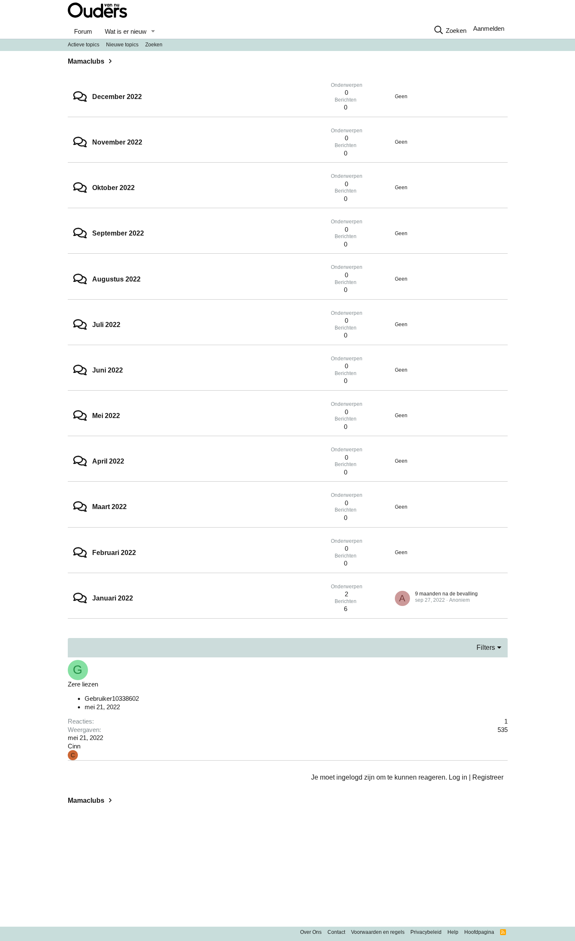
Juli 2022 (106, 324)
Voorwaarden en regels (378, 932)
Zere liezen (83, 684)
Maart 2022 (109, 506)
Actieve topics (83, 45)
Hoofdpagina (479, 932)
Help (452, 932)
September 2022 (118, 233)
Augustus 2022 (116, 279)
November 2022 (117, 142)
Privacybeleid (426, 932)
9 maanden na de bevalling (446, 594)
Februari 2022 (114, 552)
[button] (153, 31)
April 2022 (108, 461)
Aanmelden (488, 28)
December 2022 (117, 96)
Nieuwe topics (122, 45)
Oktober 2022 (113, 187)
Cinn (74, 746)
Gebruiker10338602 (112, 698)
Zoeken (153, 45)
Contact (336, 932)
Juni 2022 (107, 370)
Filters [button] (486, 647)
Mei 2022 (106, 415)
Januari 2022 (112, 598)
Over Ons (311, 932)
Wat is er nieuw (125, 31)
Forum (83, 31)
